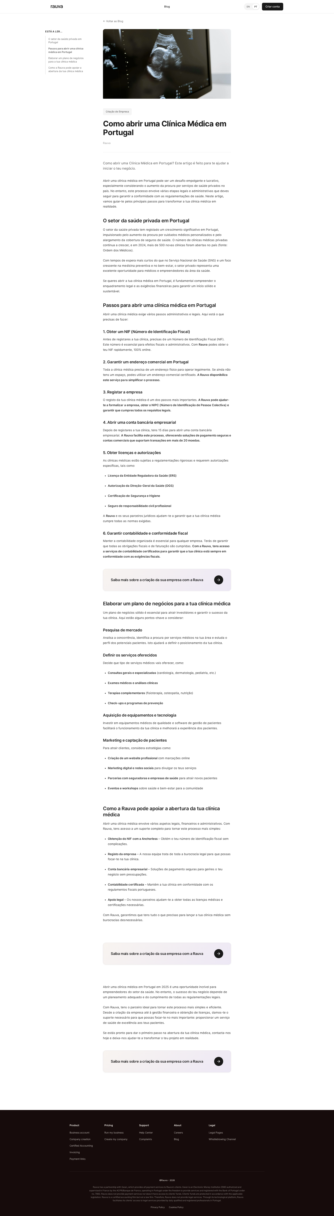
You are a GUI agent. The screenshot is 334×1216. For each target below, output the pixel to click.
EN (248, 6)
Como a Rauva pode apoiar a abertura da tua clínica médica (65, 69)
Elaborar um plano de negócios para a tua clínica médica (66, 60)
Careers (178, 1132)
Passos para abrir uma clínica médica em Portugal (65, 50)
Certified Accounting (81, 1145)
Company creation (80, 1139)
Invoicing (75, 1152)
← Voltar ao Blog (113, 21)
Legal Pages (216, 1132)
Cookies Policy (176, 1207)
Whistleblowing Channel (222, 1139)
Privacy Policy (158, 1207)
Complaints (145, 1139)
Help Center (146, 1132)
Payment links (77, 1158)
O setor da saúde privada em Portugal (65, 40)
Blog (167, 6)
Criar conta (272, 6)
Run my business (114, 1132)
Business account (79, 1132)
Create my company (116, 1139)
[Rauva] (57, 6)
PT (255, 6)
